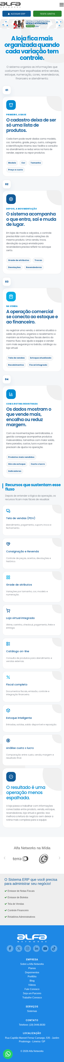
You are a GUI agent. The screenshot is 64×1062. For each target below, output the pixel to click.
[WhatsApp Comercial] (8, 1054)
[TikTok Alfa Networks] (54, 951)
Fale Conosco (32, 989)
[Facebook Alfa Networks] (10, 951)
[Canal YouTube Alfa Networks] (45, 951)
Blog (32, 980)
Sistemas (32, 1011)
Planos (32, 968)
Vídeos (32, 985)
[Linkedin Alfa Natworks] (36, 951)
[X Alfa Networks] (19, 951)
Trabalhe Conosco (32, 997)
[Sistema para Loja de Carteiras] (32, 23)
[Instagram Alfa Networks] (28, 951)
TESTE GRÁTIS (47, 14)
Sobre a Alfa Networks (32, 964)
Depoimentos (32, 972)
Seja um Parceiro (32, 993)
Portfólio (32, 976)
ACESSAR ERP (17, 14)
